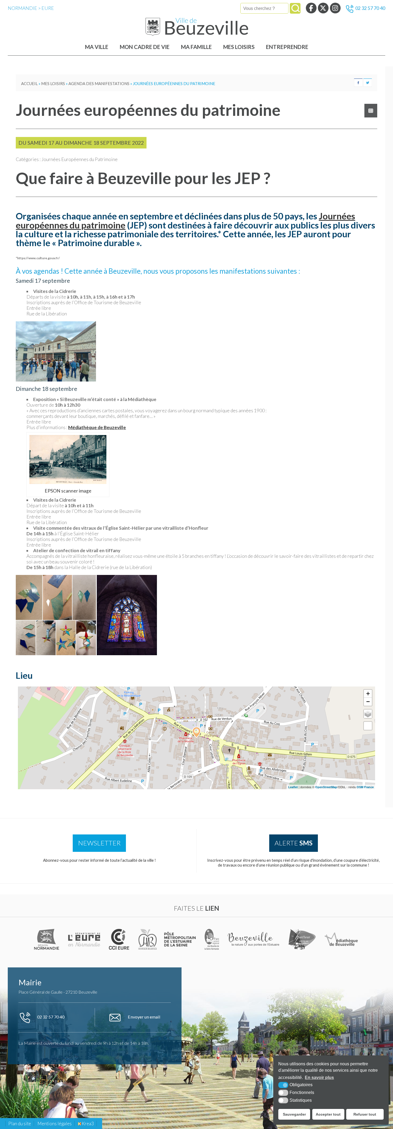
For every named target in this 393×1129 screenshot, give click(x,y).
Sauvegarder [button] (294, 1114)
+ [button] (368, 693)
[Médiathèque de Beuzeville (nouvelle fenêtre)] (341, 939)
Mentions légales (54, 1123)
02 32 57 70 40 (370, 8)
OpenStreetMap (326, 787)
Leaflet (293, 787)
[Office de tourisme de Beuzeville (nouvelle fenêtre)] (254, 939)
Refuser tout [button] (364, 1114)
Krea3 (87, 1123)
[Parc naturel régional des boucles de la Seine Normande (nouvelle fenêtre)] (212, 939)
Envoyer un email (143, 1016)
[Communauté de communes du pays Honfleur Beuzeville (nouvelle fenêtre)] (148, 939)
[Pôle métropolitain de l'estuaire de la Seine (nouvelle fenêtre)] (180, 939)
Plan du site (19, 1123)
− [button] (368, 701)
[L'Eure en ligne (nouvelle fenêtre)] (85, 939)
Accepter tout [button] (328, 1114)
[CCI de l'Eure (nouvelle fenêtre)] (120, 939)
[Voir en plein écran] (368, 726)
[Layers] (368, 714)
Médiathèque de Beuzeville (97, 427)
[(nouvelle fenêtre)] (47, 939)
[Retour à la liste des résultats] (370, 110)
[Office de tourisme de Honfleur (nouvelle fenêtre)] (302, 939)
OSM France (365, 787)
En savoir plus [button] (319, 1077)
